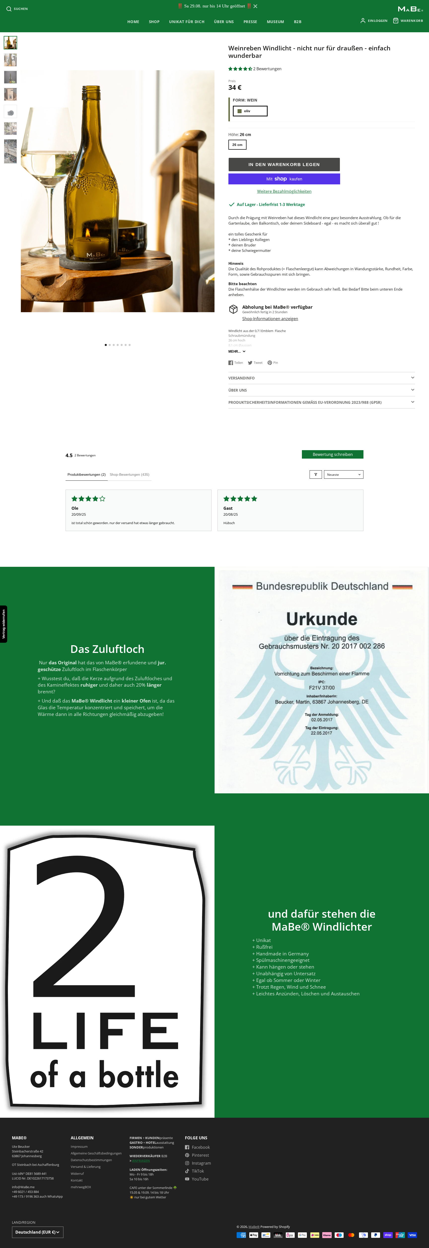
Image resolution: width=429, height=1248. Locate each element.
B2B (298, 21)
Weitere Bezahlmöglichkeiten (284, 191)
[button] (106, 345)
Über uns (224, 21)
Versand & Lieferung (86, 1166)
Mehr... (234, 351)
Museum (276, 21)
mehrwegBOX (81, 1187)
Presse (250, 21)
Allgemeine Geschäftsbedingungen (96, 1153)
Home (133, 21)
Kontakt (77, 1180)
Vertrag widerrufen (3, 624)
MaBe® (254, 1226)
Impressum (79, 1146)
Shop (154, 21)
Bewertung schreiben (333, 454)
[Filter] (316, 474)
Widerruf (77, 1173)
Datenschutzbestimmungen (91, 1160)
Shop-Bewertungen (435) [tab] (129, 474)
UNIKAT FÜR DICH (187, 21)
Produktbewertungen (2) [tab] (87, 474)
